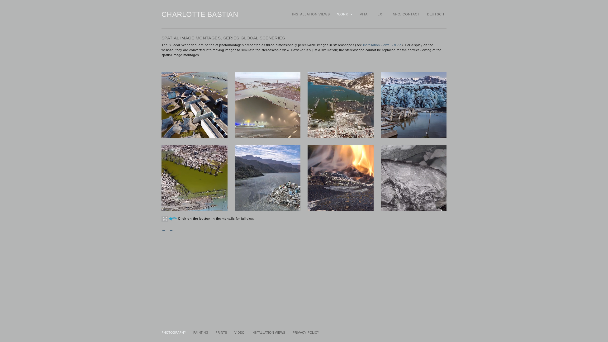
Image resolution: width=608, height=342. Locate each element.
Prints (221, 332)
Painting (200, 332)
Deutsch (435, 14)
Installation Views (311, 14)
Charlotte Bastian (200, 14)
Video (239, 332)
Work (342, 14)
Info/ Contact (406, 14)
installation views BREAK (382, 45)
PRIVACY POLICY (306, 332)
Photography (174, 332)
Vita (364, 14)
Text (379, 14)
